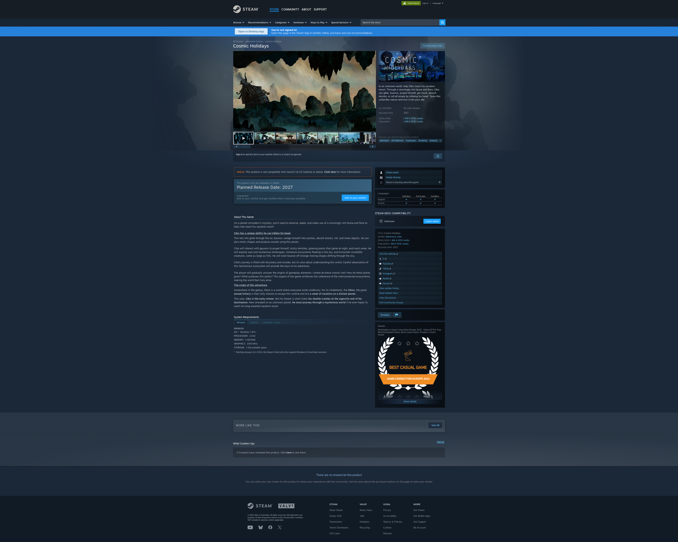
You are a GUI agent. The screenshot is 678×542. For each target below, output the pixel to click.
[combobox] (400, 22)
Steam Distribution (338, 527)
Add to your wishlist (355, 197)
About (306, 9)
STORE (274, 9)
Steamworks (335, 521)
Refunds (387, 533)
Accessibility (389, 516)
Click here (330, 171)
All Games (238, 41)
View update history (389, 288)
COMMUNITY (290, 9)
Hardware (364, 521)
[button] (239, 22)
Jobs (362, 516)
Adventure (384, 140)
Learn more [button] (432, 221)
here (289, 452)
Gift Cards (334, 533)
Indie (399, 236)
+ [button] (440, 140)
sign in (425, 3)
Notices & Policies (392, 521)
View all (440, 442)
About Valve (366, 510)
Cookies (387, 527)
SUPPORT (320, 9)
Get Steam (419, 510)
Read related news (388, 293)
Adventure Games (254, 41)
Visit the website (387, 253)
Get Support (420, 521)
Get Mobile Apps (422, 516)
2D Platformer (397, 140)
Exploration (411, 140)
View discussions (387, 297)
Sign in (239, 154)
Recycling (365, 527)
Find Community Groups (391, 302)
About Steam (336, 510)
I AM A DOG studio (413, 118)
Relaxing (433, 140)
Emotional (423, 140)
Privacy (387, 510)
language (437, 3)
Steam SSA (335, 516)
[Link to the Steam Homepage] (246, 12)
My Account (420, 527)
